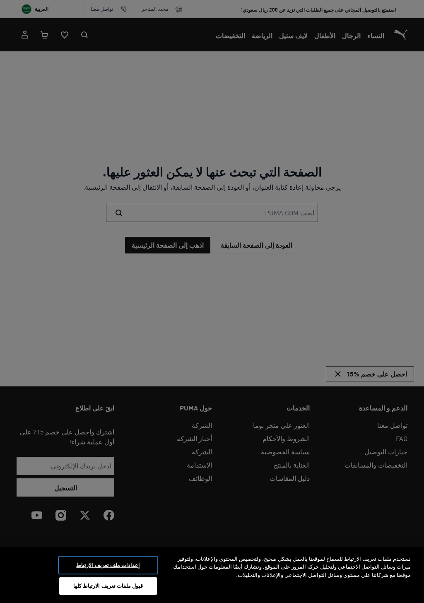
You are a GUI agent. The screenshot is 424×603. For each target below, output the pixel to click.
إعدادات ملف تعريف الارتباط (108, 565)
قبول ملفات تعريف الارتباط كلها (108, 585)
